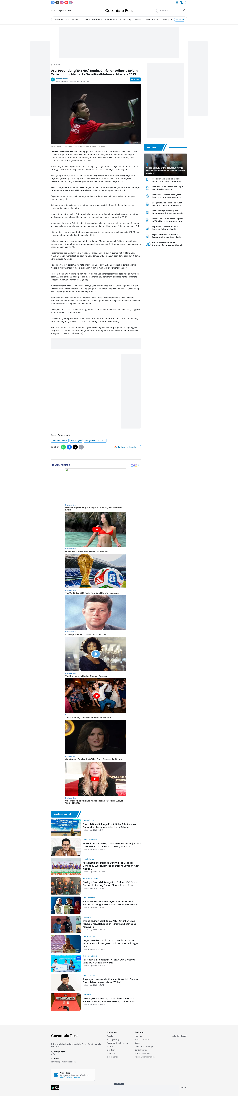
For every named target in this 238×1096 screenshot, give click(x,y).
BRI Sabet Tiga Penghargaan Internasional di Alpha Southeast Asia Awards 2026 (167, 213)
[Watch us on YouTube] (66, 2)
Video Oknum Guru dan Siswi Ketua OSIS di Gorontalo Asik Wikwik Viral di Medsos (165, 170)
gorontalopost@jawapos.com (63, 1062)
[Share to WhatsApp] (63, 447)
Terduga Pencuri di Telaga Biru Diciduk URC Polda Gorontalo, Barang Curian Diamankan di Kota (110, 884)
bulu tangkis (76, 440)
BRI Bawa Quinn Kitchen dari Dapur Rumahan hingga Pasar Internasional (167, 189)
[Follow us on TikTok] (71, 2)
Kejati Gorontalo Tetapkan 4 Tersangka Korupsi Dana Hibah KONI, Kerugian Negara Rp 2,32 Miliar (168, 237)
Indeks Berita (112, 1057)
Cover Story (125, 19)
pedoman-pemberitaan (117, 1043)
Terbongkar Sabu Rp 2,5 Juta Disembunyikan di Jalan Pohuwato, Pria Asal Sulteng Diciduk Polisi (109, 1000)
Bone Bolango (88, 820)
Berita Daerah (141, 1050)
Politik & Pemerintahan (145, 1057)
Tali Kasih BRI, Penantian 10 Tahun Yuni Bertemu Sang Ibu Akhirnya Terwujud (109, 961)
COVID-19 (138, 19)
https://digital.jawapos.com (71, 1077)
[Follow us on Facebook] (53, 2)
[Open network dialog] (177, 2)
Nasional (138, 1036)
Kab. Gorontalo (89, 898)
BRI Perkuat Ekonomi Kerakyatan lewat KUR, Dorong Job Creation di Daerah (167, 197)
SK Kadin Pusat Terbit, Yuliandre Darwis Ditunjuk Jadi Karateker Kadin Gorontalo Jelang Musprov (112, 845)
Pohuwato (87, 917)
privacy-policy (113, 1039)
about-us (111, 1053)
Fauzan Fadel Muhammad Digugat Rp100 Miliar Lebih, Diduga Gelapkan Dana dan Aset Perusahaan (168, 221)
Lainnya (166, 19)
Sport (58, 64)
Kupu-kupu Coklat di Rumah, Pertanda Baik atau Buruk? (165, 227)
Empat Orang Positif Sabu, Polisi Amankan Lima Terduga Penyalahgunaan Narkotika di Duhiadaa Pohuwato (109, 923)
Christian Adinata (60, 440)
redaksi (110, 1036)
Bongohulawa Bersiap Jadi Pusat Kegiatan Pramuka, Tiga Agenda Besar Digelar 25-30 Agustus (167, 205)
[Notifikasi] (181, 2)
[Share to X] (75, 447)
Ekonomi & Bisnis (153, 19)
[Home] (52, 64)
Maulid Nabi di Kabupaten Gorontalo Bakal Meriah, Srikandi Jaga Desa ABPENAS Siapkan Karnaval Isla (167, 246)
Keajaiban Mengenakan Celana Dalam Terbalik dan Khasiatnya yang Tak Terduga (166, 181)
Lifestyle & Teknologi (144, 1046)
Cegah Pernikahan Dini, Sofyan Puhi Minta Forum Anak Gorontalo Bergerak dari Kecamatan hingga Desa (110, 943)
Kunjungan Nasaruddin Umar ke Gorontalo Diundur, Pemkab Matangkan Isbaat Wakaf (111, 981)
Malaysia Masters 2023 (95, 440)
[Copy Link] (81, 447)
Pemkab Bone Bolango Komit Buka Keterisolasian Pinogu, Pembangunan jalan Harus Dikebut (110, 825)
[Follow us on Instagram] (62, 2)
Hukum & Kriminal (90, 878)
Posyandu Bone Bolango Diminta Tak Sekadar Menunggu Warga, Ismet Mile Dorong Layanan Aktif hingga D (111, 865)
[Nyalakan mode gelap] (186, 2)
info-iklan (111, 1050)
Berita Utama (111, 19)
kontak (110, 1046)
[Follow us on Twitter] (57, 2)
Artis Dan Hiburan (74, 19)
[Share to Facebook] (69, 447)
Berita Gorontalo (92, 19)
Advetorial (58, 19)
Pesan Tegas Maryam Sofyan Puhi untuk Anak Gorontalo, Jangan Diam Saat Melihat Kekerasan (110, 903)
